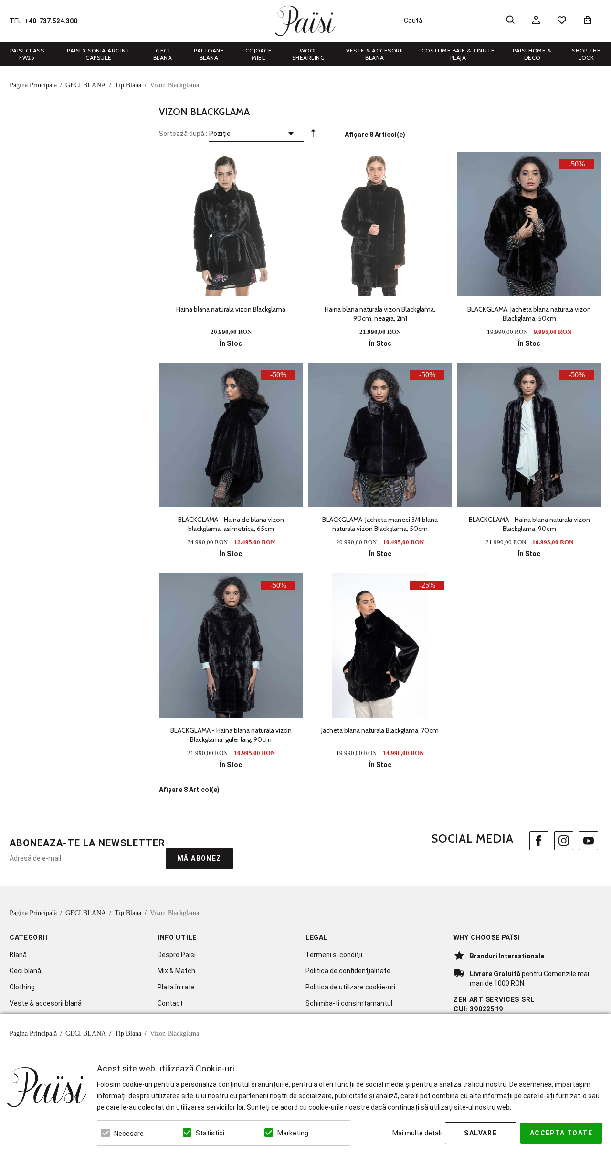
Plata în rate (176, 987)
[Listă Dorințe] (562, 19)
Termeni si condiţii (334, 954)
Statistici (210, 1133)
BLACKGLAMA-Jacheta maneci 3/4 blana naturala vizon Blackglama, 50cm (380, 524)
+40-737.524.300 (50, 21)
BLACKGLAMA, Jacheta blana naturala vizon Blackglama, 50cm (529, 313)
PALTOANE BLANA (209, 54)
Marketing (292, 1133)
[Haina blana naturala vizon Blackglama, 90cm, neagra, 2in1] (380, 224)
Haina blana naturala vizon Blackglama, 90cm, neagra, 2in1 (380, 313)
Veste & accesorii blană (46, 1003)
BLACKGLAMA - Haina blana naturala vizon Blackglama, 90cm (529, 524)
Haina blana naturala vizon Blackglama (230, 309)
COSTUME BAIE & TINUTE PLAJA (458, 54)
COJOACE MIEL (258, 54)
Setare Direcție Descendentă (313, 135)
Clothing (22, 987)
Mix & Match (176, 971)
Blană (18, 954)
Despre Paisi (177, 954)
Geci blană (25, 971)
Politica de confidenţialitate (348, 971)
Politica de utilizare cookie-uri (350, 987)
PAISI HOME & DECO (532, 54)
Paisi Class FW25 (27, 54)
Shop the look (586, 54)
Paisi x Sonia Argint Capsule (98, 54)
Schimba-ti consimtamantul (349, 1003)
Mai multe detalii (417, 1133)
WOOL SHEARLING (308, 54)
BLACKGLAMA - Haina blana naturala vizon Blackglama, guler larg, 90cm (231, 735)
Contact (170, 1003)
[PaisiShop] (305, 21)
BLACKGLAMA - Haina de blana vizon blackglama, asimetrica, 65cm (231, 524)
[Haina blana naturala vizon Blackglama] (231, 224)
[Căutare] (510, 19)
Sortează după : (183, 133)
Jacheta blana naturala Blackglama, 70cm (380, 730)
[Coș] (589, 20)
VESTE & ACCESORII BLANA (374, 54)
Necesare (129, 1133)
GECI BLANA (162, 54)
